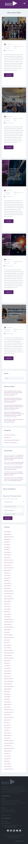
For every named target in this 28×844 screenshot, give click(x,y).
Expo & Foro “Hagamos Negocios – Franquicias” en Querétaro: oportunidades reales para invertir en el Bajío (14, 414)
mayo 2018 (6, 696)
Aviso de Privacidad (6, 815)
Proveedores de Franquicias (9, 811)
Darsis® (17, 838)
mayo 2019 (6, 668)
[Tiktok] (14, 830)
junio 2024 (6, 575)
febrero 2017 (7, 735)
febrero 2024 (7, 585)
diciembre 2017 (8, 709)
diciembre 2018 (8, 678)
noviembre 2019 (8, 652)
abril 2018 (6, 699)
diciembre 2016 (8, 740)
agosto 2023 (7, 601)
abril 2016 (6, 761)
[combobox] (14, 510)
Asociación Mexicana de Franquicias (8, 46)
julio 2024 (6, 573)
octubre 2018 (7, 683)
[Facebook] (8, 830)
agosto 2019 (7, 660)
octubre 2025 (7, 534)
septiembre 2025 (8, 536)
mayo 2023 (6, 609)
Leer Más (8, 75)
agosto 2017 (7, 720)
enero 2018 (6, 707)
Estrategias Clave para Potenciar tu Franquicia (14, 315)
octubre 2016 (7, 745)
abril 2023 (6, 611)
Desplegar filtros (8, 502)
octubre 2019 (7, 655)
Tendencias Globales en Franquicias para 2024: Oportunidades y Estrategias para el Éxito (14, 246)
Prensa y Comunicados (10, 442)
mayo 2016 (6, 758)
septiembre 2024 (8, 567)
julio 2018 (6, 691)
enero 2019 (6, 676)
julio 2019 (6, 663)
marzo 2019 (7, 671)
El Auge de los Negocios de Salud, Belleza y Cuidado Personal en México (13, 473)
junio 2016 (6, 756)
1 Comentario (9, 196)
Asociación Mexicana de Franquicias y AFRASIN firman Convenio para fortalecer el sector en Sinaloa (14, 29)
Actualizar (7, 518)
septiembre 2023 (8, 598)
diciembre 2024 (8, 560)
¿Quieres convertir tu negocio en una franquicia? (14, 802)
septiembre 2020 (8, 637)
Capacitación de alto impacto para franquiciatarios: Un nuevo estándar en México (14, 479)
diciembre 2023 (8, 591)
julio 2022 (6, 632)
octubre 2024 (7, 565)
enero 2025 (6, 557)
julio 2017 (6, 722)
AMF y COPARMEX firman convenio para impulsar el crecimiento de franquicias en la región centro (13, 392)
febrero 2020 (7, 645)
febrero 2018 (7, 704)
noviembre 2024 (8, 562)
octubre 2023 (7, 596)
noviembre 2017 (8, 712)
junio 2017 (6, 725)
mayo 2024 (7, 578)
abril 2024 (6, 580)
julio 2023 (6, 604)
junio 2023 (6, 606)
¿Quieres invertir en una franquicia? (11, 800)
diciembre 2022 (8, 619)
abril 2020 (6, 642)
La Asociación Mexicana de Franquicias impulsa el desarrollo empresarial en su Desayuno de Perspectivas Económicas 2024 (14, 101)
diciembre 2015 (8, 769)
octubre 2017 (7, 714)
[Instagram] (11, 830)
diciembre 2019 (8, 650)
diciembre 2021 (8, 634)
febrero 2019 (7, 673)
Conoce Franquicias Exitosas (11, 440)
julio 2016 (6, 753)
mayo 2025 (6, 547)
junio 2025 (6, 544)
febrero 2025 (7, 554)
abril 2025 (6, 549)
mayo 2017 (6, 727)
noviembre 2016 (8, 743)
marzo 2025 (7, 552)
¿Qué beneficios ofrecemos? (9, 804)
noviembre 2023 (8, 593)
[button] (24, 3)
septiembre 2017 (8, 717)
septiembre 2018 (8, 686)
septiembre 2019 (8, 658)
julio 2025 (6, 542)
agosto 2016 (7, 751)
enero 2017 (6, 738)
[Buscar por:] (14, 378)
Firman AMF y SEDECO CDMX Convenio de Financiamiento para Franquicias (13, 468)
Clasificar (6, 437)
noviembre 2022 (8, 622)
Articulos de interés (9, 435)
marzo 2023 (7, 614)
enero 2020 (7, 647)
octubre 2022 (7, 624)
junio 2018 (6, 694)
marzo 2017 (7, 732)
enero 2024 (7, 588)
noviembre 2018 (8, 681)
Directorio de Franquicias (8, 809)
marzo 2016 (7, 763)
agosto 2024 (7, 570)
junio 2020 (6, 640)
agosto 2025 (7, 539)
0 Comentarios (9, 50)
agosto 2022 (7, 629)
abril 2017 (6, 730)
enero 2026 (7, 531)
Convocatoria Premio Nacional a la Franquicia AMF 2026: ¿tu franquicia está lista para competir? (13, 400)
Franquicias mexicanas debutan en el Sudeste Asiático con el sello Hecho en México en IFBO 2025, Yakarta (13, 407)
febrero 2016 (7, 766)
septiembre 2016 (8, 748)
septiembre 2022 (8, 627)
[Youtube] (17, 830)
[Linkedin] (20, 830)
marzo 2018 (7, 702)
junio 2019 (6, 665)
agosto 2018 (7, 689)
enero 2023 (6, 616)
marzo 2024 (7, 583)
